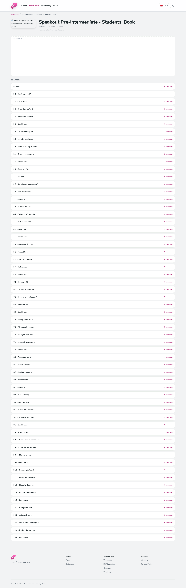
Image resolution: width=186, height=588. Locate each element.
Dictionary (46, 5)
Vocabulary (108, 572)
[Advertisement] (93, 56)
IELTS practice (109, 564)
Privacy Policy (146, 564)
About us (145, 560)
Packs (68, 560)
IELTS (55, 5)
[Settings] (172, 5)
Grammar (107, 568)
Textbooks (34, 5)
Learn (24, 5)
